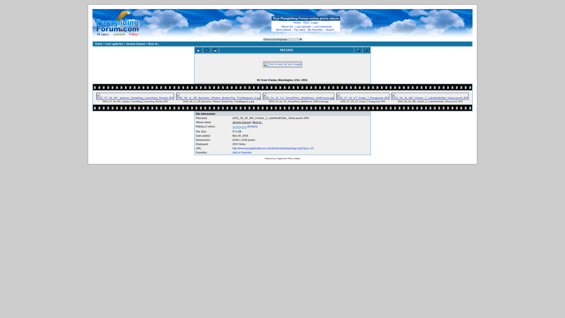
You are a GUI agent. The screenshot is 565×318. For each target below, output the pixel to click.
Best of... (153, 43)
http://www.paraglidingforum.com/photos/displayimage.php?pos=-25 (273, 148)
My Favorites (315, 29)
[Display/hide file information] (207, 50)
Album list (287, 26)
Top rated (299, 29)
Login (314, 22)
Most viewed (283, 29)
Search (330, 29)
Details (252, 126)
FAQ (306, 22)
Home (297, 22)
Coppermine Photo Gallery (288, 158)
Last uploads (303, 26)
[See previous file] (358, 50)
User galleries (114, 43)
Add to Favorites (242, 152)
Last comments (323, 26)
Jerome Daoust (135, 43)
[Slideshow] (215, 50)
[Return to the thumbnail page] (199, 50)
